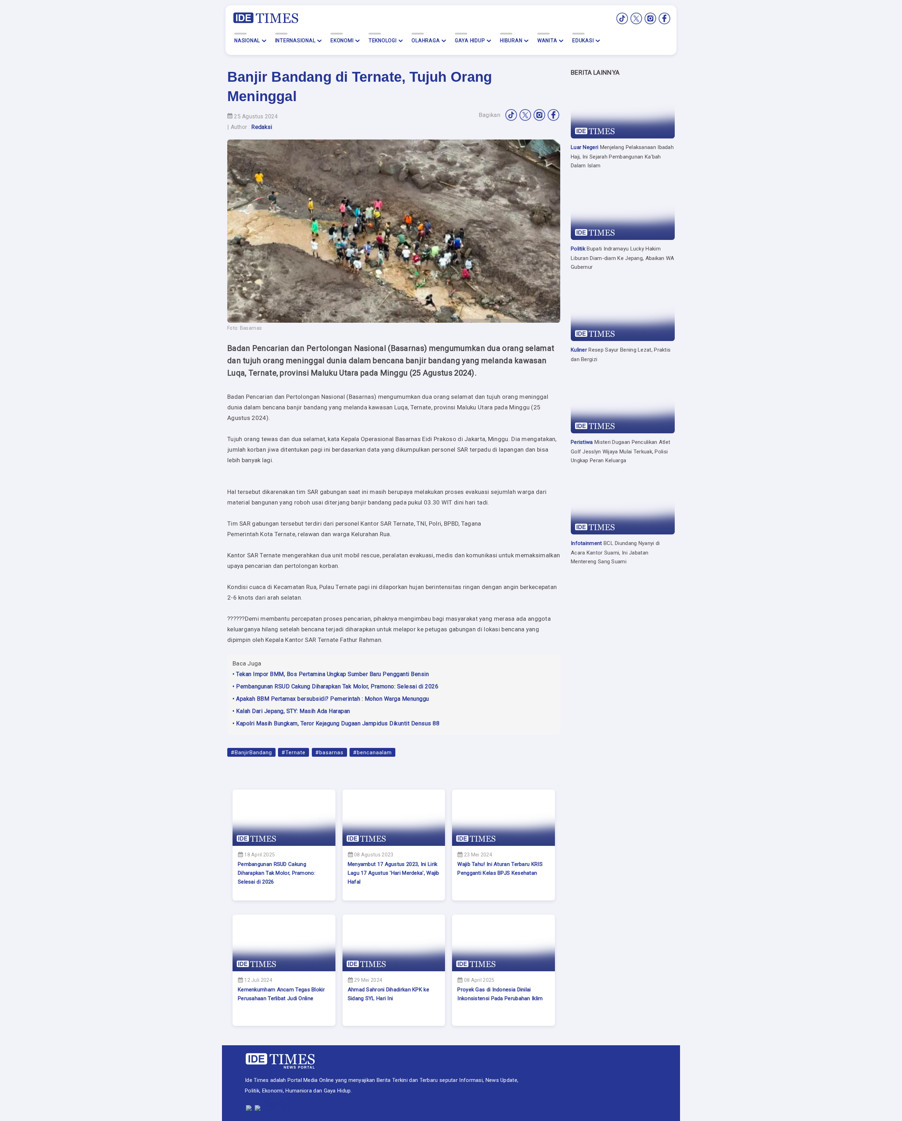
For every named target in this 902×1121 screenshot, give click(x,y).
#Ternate (293, 752)
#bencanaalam (372, 752)
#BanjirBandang (251, 752)
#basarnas (329, 752)
